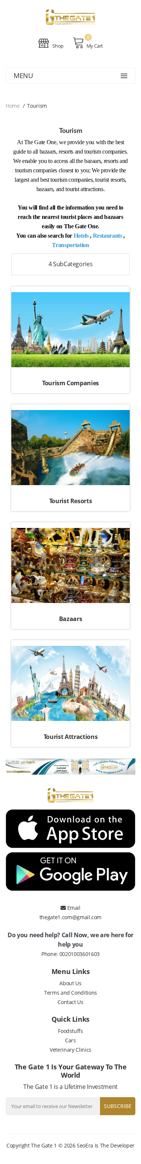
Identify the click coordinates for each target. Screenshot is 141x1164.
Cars (70, 1040)
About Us (70, 983)
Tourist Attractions (70, 737)
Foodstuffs (70, 1030)
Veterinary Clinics (70, 1049)
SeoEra (85, 1145)
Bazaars (70, 619)
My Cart (94, 45)
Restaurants (107, 235)
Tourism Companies (70, 383)
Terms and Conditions (70, 992)
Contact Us (70, 1002)
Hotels (81, 235)
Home (13, 105)
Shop (58, 45)
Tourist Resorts (70, 501)
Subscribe (118, 1106)
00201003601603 (79, 953)
